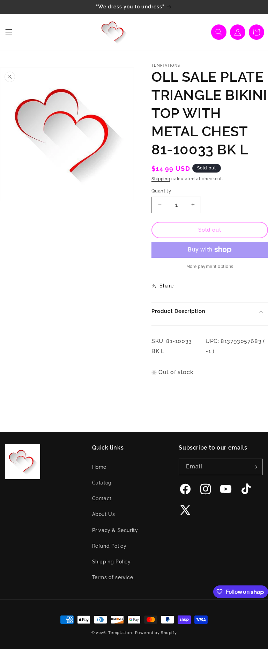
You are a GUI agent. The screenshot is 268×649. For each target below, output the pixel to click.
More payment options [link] (209, 266)
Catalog (102, 483)
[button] (8, 32)
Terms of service (112, 577)
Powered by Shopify (156, 632)
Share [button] (166, 286)
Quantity (161, 191)
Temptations (121, 632)
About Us (103, 514)
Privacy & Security (115, 530)
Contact (102, 498)
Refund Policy (109, 546)
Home (99, 467)
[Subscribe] (254, 467)
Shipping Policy (111, 561)
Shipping (160, 178)
